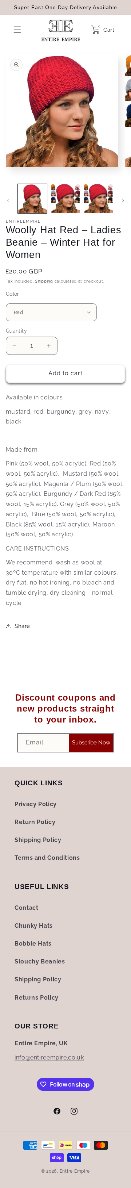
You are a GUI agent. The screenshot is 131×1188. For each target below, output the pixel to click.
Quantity (16, 331)
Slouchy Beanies (40, 961)
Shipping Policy (38, 839)
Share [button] (22, 626)
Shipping (44, 281)
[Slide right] (123, 201)
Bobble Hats (33, 943)
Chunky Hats (34, 925)
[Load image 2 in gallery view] (65, 198)
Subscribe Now (91, 742)
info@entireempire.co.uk (49, 1057)
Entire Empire (75, 1171)
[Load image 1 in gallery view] (32, 198)
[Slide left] (8, 201)
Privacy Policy (36, 804)
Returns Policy (37, 997)
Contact (26, 907)
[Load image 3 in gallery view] (98, 198)
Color (12, 294)
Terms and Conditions (47, 857)
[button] (15, 29)
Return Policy (35, 822)
